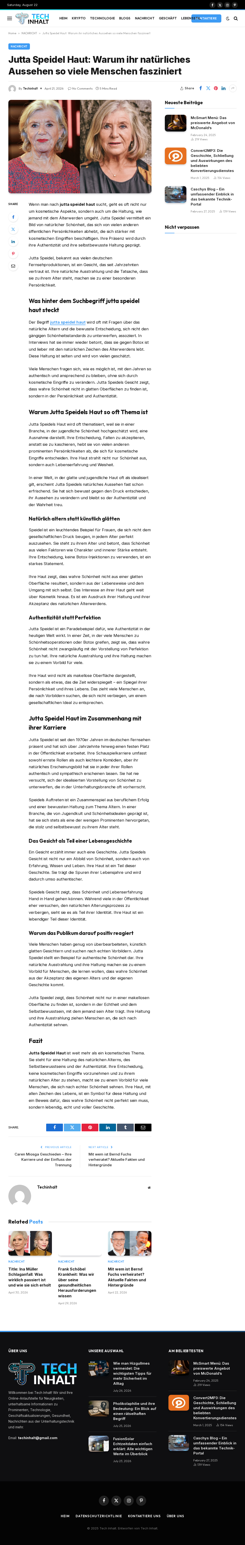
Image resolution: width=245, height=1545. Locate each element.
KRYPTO (79, 18)
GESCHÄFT (168, 18)
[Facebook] (13, 217)
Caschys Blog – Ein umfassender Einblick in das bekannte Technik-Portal (212, 196)
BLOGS (125, 18)
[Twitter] (13, 229)
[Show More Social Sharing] (233, 88)
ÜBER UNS (175, 1516)
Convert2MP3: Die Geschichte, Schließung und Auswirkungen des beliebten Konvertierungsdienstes (212, 160)
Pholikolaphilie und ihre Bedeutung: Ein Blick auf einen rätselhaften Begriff (134, 1411)
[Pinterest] (13, 253)
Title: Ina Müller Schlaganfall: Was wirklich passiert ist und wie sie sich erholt (29, 1277)
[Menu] (9, 18)
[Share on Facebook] (200, 88)
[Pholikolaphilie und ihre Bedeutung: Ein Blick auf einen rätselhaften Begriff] (99, 1408)
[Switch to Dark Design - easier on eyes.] (228, 18)
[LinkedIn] (13, 241)
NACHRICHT (145, 18)
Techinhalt (30, 88)
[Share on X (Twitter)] (208, 88)
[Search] (235, 18)
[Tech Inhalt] (32, 18)
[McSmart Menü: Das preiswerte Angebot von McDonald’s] (175, 123)
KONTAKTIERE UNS (206, 20)
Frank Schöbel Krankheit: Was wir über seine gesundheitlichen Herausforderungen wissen (77, 1282)
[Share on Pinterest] (215, 88)
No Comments (82, 88)
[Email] (13, 266)
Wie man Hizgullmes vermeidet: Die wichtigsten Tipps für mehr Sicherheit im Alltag (132, 1373)
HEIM (63, 18)
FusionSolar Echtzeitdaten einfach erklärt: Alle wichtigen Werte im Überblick (132, 1446)
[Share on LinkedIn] (223, 88)
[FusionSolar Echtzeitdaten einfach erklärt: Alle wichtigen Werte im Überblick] (99, 1444)
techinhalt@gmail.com (37, 1438)
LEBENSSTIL (191, 18)
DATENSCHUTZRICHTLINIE (99, 1516)
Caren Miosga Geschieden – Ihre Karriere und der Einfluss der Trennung (43, 1159)
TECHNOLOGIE (102, 18)
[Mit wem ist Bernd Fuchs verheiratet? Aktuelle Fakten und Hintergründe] (129, 1243)
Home (12, 33)
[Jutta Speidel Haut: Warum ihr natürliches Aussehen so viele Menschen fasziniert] (79, 147)
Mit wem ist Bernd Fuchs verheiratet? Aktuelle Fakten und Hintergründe (117, 1159)
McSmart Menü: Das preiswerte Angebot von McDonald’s (213, 122)
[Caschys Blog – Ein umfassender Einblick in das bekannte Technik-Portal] (175, 194)
